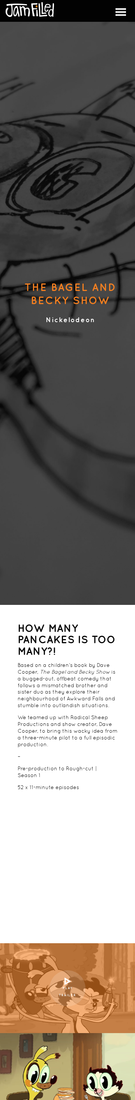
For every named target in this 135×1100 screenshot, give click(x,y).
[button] (120, 12)
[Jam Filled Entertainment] (30, 9)
